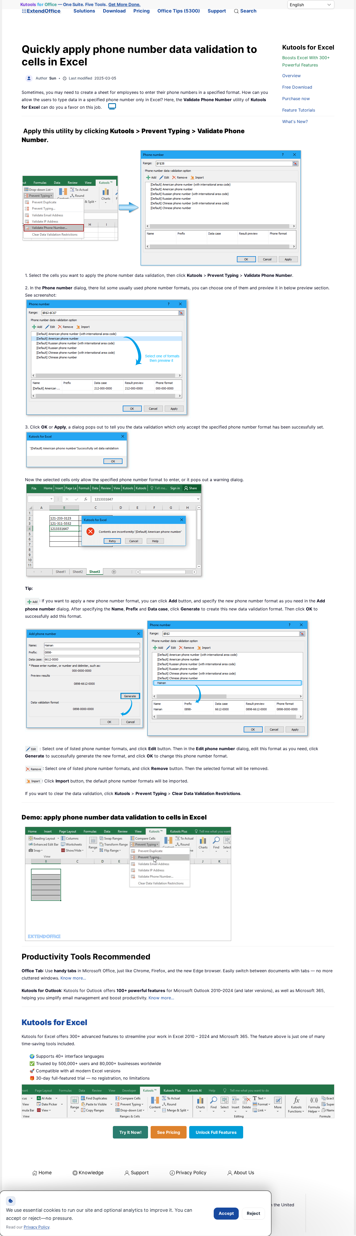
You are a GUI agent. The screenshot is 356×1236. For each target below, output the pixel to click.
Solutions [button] (84, 11)
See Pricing (168, 1132)
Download (114, 11)
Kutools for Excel (54, 1022)
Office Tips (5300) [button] (178, 11)
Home (45, 1172)
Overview (291, 75)
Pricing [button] (141, 11)
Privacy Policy (191, 1172)
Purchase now (296, 98)
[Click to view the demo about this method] (109, 107)
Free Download (297, 87)
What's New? (295, 121)
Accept (226, 1213)
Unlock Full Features (216, 1132)
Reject (253, 1213)
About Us (244, 1172)
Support (217, 11)
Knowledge (91, 1172)
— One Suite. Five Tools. (80, 4)
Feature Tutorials (298, 110)
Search (248, 11)
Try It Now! (130, 1132)
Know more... (73, 978)
